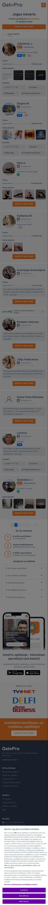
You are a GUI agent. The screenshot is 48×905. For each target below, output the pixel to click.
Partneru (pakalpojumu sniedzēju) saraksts (20, 884)
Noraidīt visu (24, 896)
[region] (24, 865)
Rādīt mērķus (24, 901)
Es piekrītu (24, 890)
